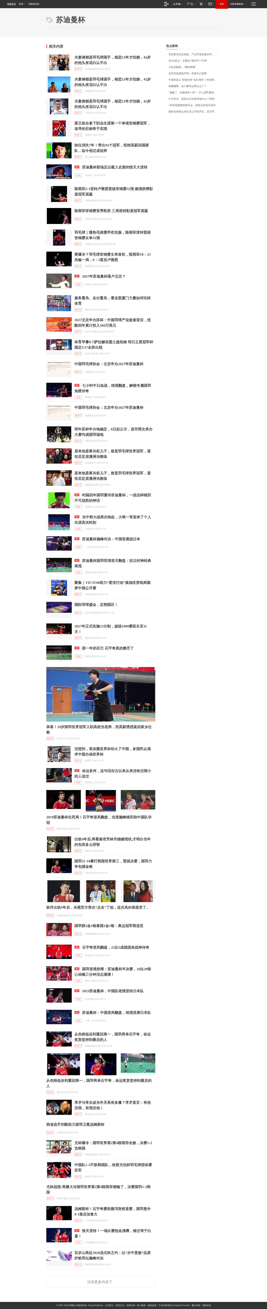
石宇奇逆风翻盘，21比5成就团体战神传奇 (115, 947)
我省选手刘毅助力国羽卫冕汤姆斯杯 (75, 1124)
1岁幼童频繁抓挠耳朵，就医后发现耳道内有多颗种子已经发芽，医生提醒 (195, 105)
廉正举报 (196, 1305)
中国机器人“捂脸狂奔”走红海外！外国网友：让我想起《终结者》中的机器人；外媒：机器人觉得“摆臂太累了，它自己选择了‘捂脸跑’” (195, 79)
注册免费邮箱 (236, 4)
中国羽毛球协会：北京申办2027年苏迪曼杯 (108, 364)
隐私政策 (152, 1305)
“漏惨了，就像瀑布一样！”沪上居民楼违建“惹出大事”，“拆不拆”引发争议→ (195, 92)
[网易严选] (190, 4)
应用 (21, 4)
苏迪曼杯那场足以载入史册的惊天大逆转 (114, 167)
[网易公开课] (177, 4)
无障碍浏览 (33, 4)
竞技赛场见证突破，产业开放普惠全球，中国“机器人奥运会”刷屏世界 (195, 54)
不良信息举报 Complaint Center (174, 1305)
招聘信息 (130, 1305)
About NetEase (95, 1305)
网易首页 (11, 4)
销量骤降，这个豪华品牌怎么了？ (188, 86)
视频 (78, 175)
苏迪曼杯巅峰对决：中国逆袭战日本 (111, 539)
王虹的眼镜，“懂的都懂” (182, 67)
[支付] (201, 4)
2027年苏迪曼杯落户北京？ (104, 276)
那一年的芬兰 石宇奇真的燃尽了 (108, 648)
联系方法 (120, 1305)
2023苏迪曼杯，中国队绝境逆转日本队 (113, 991)
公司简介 (109, 1305)
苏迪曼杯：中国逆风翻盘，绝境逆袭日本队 (116, 1013)
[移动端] (166, 4)
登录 (222, 4)
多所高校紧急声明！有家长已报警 (188, 73)
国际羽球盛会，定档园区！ (96, 605)
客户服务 (141, 1305)
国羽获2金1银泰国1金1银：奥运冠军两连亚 (108, 926)
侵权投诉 (206, 1305)
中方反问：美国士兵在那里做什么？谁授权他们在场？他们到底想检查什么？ (195, 99)
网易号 (78, 69)
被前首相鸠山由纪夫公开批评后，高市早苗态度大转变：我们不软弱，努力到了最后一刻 (195, 111)
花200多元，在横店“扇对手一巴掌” (188, 60)
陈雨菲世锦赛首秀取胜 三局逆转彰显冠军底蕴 (111, 211)
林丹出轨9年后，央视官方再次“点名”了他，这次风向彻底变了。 (98, 907)
